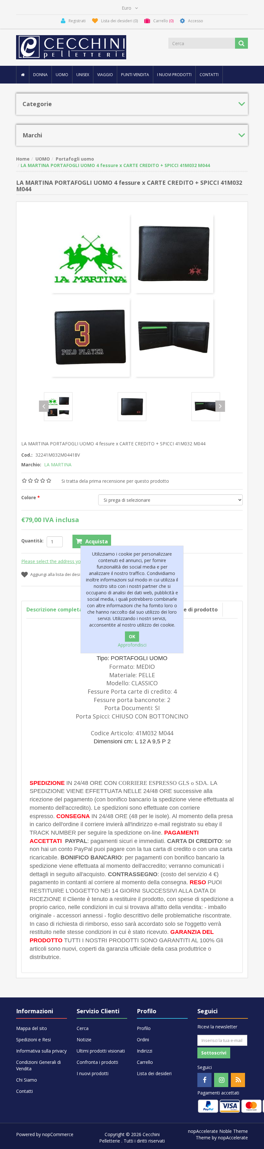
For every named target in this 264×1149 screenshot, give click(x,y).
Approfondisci (132, 645)
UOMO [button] (62, 74)
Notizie (84, 1039)
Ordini (143, 1039)
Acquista (96, 541)
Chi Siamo (26, 1080)
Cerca (83, 1028)
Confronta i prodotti (97, 1062)
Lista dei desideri (154, 1073)
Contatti (209, 74)
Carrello (145, 1062)
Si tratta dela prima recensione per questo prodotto (115, 481)
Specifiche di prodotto (189, 609)
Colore (29, 497)
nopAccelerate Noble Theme (218, 1131)
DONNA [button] (40, 74)
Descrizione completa (54, 609)
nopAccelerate (233, 1137)
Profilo (144, 1028)
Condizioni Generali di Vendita (38, 1065)
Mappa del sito (31, 1028)
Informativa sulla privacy (41, 1051)
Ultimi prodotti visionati (101, 1051)
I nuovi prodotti (174, 74)
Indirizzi (144, 1051)
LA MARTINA (57, 464)
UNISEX (82, 74)
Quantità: (32, 541)
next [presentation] (220, 406)
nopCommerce (57, 1134)
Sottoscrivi (213, 1053)
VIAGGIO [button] (105, 74)
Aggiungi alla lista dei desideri (59, 574)
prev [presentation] (44, 406)
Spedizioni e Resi (33, 1039)
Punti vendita (135, 74)
